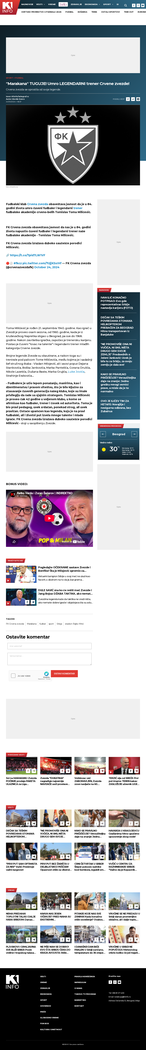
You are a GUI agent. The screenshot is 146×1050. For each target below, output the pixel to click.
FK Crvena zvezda (15, 624)
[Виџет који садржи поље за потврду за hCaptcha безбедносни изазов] (30, 675)
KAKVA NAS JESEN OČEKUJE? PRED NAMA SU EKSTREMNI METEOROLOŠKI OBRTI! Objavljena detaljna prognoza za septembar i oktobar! (55, 916)
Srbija (59, 624)
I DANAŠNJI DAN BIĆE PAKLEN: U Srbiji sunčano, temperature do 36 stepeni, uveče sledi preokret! (90, 949)
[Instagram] (138, 5)
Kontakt (79, 1006)
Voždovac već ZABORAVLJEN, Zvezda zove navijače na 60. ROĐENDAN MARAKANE (88, 781)
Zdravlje (76, 4)
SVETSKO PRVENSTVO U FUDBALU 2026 (41, 12)
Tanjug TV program (85, 994)
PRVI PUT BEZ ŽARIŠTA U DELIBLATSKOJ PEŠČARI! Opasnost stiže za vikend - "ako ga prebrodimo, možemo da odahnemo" (55, 866)
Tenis (94, 12)
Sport (107, 4)
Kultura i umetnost (51, 1029)
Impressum (80, 982)
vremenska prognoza (110, 426)
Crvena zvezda (37, 204)
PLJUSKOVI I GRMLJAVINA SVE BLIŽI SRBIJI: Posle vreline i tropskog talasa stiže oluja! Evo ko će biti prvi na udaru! (21, 949)
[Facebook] (133, 5)
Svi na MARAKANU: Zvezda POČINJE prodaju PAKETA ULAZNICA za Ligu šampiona (21, 781)
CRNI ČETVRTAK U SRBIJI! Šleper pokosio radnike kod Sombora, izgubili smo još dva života (89, 866)
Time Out (129, 12)
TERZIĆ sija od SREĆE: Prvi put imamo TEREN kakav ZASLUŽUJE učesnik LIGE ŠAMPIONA (123, 781)
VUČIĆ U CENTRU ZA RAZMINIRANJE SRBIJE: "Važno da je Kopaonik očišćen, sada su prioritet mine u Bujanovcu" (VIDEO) (124, 866)
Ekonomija (91, 4)
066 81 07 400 (118, 993)
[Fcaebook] (128, 99)
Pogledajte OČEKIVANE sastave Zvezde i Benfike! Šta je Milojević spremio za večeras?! (64, 569)
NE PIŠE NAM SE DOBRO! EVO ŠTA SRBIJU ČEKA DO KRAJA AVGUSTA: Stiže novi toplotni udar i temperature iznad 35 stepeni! (55, 949)
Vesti (39, 4)
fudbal (42, 624)
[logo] (21, 1005)
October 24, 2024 (46, 267)
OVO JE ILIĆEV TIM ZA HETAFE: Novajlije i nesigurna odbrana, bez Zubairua (116, 406)
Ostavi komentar (64, 673)
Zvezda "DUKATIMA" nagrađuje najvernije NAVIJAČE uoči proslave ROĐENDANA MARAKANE (55, 781)
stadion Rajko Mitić (74, 624)
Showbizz (45, 1006)
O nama (78, 988)
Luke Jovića (76, 371)
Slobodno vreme (49, 1018)
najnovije (27, 4)
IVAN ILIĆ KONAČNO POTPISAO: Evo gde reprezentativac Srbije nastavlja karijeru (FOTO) (117, 302)
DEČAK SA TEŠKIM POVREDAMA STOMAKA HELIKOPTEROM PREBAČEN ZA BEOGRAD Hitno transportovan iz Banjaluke (117, 326)
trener (77, 208)
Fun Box (44, 1023)
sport (51, 624)
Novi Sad (118, 434)
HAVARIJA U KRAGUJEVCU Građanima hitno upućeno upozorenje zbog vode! (124, 833)
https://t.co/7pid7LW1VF (27, 255)
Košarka (82, 12)
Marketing (80, 1000)
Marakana (31, 624)
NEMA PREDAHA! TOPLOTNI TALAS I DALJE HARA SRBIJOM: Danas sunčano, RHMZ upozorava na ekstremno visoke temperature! (21, 916)
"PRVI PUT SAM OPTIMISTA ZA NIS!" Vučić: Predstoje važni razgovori (21, 866)
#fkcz (18, 263)
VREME (52, 4)
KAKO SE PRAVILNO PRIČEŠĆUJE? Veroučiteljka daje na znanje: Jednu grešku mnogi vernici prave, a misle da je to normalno (118, 383)
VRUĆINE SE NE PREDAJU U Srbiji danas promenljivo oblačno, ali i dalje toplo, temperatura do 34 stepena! (124, 916)
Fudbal (69, 12)
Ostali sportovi (110, 12)
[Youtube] (143, 5)
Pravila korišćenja (84, 976)
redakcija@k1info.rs (122, 997)
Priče (43, 1012)
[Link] (133, 99)
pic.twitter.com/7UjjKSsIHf (42, 263)
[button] (103, 434)
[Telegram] (138, 99)
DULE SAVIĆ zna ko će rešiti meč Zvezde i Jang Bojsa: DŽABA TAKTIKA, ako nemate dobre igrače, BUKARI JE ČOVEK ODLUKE (65, 592)
